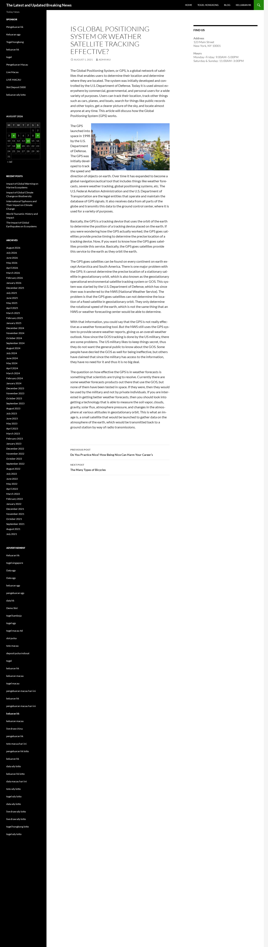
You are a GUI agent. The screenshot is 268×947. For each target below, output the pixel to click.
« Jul (9, 161)
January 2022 (13, 503)
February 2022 (14, 498)
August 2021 (13, 529)
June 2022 (12, 478)
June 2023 (12, 418)
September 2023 (15, 403)
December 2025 (15, 287)
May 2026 (11, 262)
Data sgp (11, 570)
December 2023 (15, 388)
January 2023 (13, 443)
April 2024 (12, 368)
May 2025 (11, 303)
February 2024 (14, 378)
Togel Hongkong (208, 5)
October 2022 (14, 458)
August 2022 (13, 468)
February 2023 (14, 438)
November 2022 (15, 453)
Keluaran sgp (13, 34)
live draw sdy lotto (16, 819)
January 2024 (13, 383)
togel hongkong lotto (17, 826)
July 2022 (11, 473)
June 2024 (12, 358)
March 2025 (13, 313)
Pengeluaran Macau (17, 64)
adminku (105, 59)
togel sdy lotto (14, 834)
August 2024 (13, 348)
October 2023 (14, 398)
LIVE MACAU (13, 79)
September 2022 (15, 463)
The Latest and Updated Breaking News (39, 5)
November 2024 (15, 333)
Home (188, 5)
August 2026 (13, 247)
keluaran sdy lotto (16, 94)
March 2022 (13, 493)
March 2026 (13, 272)
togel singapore (14, 562)
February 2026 (14, 277)
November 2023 (15, 393)
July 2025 (11, 292)
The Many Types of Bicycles (88, 467)
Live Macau (12, 72)
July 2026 (11, 252)
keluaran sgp (13, 585)
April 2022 (12, 488)
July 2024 (11, 353)
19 (18, 146)
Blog (227, 5)
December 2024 (15, 328)
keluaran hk (12, 49)
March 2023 (13, 433)
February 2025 (14, 318)
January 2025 (13, 323)
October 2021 (14, 518)
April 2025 (12, 308)
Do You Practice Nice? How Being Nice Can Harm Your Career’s (111, 452)
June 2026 (12, 257)
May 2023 (11, 423)
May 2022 (11, 483)
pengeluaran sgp (15, 593)
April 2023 (12, 428)
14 (28, 140)
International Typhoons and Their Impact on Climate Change (21, 205)
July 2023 (11, 413)
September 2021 (15, 524)
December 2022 (15, 448)
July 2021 (11, 534)
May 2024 (11, 363)
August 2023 (13, 408)
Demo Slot (12, 608)
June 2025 (12, 297)
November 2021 (15, 513)
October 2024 (14, 338)
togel (9, 57)
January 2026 (13, 282)
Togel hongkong (15, 42)
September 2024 (15, 343)
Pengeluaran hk (14, 26)
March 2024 (13, 373)
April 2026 (12, 267)
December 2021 (15, 508)
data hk (10, 600)
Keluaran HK (243, 5)
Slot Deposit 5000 (16, 87)
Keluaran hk (12, 555)
